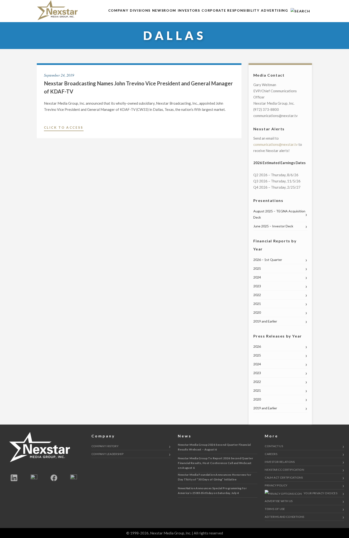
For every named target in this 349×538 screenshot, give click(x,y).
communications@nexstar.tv (275, 144)
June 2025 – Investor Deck (273, 226)
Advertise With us (278, 501)
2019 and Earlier (265, 321)
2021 (257, 304)
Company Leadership (107, 454)
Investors (189, 10)
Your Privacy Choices (320, 493)
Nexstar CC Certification (284, 469)
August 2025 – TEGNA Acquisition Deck (279, 214)
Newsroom (164, 10)
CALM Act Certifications (284, 477)
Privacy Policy (276, 485)
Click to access (64, 128)
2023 (257, 286)
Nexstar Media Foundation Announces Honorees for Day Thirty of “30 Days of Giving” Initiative (214, 477)
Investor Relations (280, 462)
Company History (104, 446)
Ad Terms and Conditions (284, 516)
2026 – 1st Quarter (267, 260)
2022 (257, 295)
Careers (271, 454)
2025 (257, 268)
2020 (257, 312)
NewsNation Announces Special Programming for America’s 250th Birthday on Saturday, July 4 (212, 490)
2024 (257, 277)
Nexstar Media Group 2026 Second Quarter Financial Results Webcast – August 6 (214, 447)
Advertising (274, 10)
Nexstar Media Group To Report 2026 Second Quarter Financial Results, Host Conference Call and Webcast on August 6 (215, 463)
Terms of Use (275, 509)
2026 (257, 346)
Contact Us (274, 446)
